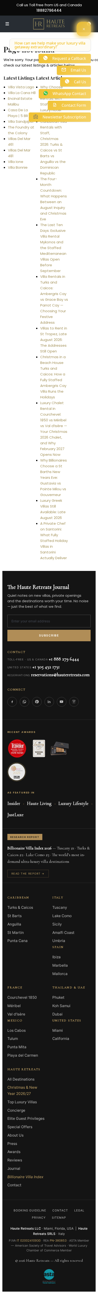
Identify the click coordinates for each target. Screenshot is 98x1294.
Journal (13, 1168)
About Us (15, 1135)
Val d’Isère (16, 1014)
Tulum (12, 1038)
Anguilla (14, 924)
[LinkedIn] (49, 702)
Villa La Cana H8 (22, 92)
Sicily (57, 924)
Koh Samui (61, 1006)
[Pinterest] (37, 702)
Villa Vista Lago (21, 86)
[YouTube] (61, 702)
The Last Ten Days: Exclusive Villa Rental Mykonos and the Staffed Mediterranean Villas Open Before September (53, 247)
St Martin (15, 932)
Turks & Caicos (20, 907)
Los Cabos (16, 1030)
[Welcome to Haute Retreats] (84, 29)
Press (12, 1143)
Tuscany (59, 907)
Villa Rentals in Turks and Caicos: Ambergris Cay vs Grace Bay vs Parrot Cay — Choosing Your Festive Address (54, 299)
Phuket (58, 997)
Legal (79, 1210)
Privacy (39, 1217)
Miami (57, 1030)
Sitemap (59, 1217)
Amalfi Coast (63, 932)
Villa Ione (15, 161)
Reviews (14, 1160)
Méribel (14, 1006)
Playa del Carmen (22, 1055)
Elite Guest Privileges (25, 1118)
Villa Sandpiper (21, 121)
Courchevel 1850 (22, 997)
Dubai (57, 1014)
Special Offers (19, 1127)
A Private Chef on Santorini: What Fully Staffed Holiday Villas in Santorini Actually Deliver (54, 540)
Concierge (16, 1110)
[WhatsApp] (24, 702)
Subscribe (49, 635)
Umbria (58, 940)
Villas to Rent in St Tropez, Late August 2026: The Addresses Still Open (53, 340)
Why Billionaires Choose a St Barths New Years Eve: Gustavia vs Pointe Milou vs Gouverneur (53, 477)
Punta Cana (17, 940)
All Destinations (20, 1079)
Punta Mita (16, 1047)
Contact (14, 1185)
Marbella (60, 965)
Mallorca (60, 973)
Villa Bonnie (18, 167)
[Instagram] (74, 702)
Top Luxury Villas (22, 1102)
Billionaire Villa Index (25, 1177)
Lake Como (62, 916)
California (60, 1038)
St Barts (14, 916)
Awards (13, 1151)
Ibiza (56, 957)
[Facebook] (12, 702)
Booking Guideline (30, 1210)
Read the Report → (28, 873)
